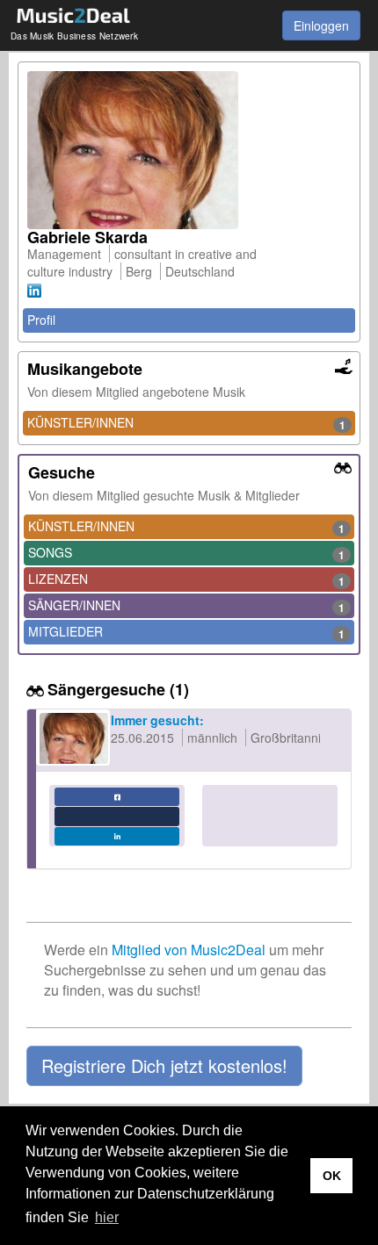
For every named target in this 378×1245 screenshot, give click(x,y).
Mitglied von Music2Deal (188, 949)
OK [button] (332, 1176)
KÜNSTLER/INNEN (186, 423)
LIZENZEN (186, 579)
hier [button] (107, 1217)
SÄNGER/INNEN (186, 605)
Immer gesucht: (157, 720)
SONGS (186, 553)
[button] (164, 1066)
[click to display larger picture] (189, 150)
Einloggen (321, 25)
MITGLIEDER (186, 632)
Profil (41, 319)
